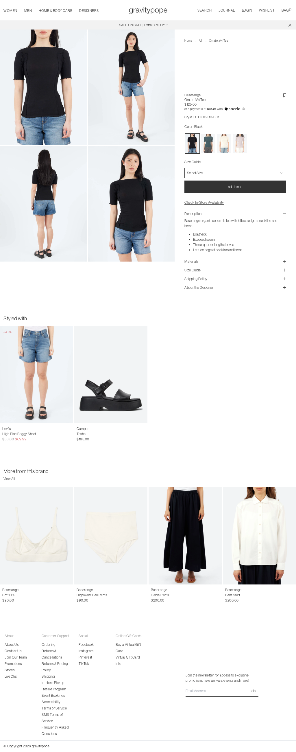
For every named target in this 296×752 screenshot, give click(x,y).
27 (16, 434)
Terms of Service (54, 708)
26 (10, 434)
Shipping (48, 676)
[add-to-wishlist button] (284, 95)
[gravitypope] (148, 10)
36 (79, 434)
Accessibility (51, 702)
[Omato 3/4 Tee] (192, 143)
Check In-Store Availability (204, 202)
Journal (227, 10)
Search (204, 10)
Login (247, 10)
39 (97, 434)
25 (4, 434)
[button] (235, 109)
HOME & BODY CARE (55, 10)
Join (253, 691)
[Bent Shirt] (259, 535)
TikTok (84, 663)
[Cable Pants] (185, 535)
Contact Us (13, 651)
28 (23, 434)
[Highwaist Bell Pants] (110, 535)
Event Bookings (53, 695)
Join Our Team (16, 657)
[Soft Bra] (36, 535)
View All (9, 479)
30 (36, 434)
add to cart (235, 187)
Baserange (192, 95)
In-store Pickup (53, 683)
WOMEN (10, 10)
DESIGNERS (89, 10)
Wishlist (267, 10)
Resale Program (54, 689)
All (200, 41)
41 (109, 434)
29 (29, 434)
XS (153, 595)
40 (104, 434)
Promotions (13, 663)
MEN (28, 10)
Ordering (48, 644)
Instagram (86, 651)
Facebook (86, 644)
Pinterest (85, 657)
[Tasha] (110, 374)
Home (188, 41)
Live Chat (11, 676)
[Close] (290, 25)
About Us (11, 644)
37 (85, 434)
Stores (9, 670)
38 (91, 434)
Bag (287, 10)
